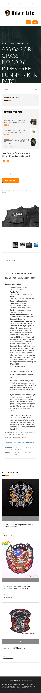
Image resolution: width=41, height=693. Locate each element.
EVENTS (4, 686)
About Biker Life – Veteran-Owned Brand (22, 686)
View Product (20, 518)
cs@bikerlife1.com (11, 454)
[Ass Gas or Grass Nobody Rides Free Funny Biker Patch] (20, 216)
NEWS (31, 684)
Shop (12, 44)
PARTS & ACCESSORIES (14, 684)
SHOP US (25, 684)
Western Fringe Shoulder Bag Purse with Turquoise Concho (15, 121)
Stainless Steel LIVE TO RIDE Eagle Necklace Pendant (14, 131)
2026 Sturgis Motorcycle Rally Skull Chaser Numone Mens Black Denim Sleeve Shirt (16, 142)
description (10, 260)
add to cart (10, 180)
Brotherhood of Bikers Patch (14, 648)
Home (4, 44)
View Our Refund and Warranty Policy (19, 442)
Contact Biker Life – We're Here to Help (15, 688)
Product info (23, 44)
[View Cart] (8, 3)
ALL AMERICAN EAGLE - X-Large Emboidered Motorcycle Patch (16, 587)
